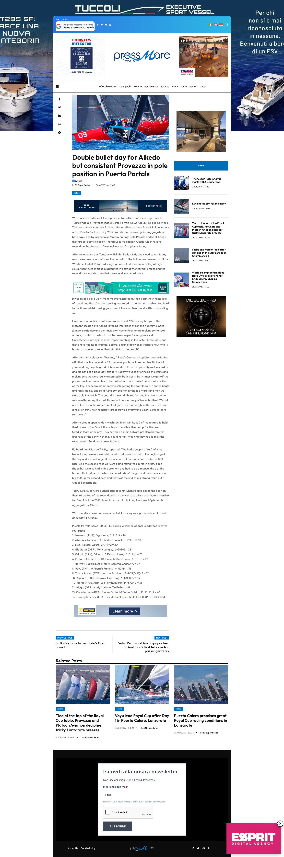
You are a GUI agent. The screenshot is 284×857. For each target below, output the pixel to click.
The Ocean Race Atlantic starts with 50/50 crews (206, 180)
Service (164, 86)
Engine (138, 86)
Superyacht (125, 86)
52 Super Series (82, 185)
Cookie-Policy (88, 848)
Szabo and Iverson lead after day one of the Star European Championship (209, 252)
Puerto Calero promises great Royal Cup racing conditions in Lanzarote (200, 720)
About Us (73, 848)
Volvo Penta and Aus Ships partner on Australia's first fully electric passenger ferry (143, 647)
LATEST (201, 165)
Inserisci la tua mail (115, 787)
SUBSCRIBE (118, 826)
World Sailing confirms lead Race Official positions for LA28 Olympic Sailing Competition (208, 277)
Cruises (202, 86)
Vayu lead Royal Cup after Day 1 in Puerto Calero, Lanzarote (142, 718)
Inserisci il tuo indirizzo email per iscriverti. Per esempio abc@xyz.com (134, 802)
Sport (174, 86)
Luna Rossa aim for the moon (209, 203)
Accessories (151, 86)
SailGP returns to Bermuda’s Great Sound (81, 645)
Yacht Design (188, 86)
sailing (77, 193)
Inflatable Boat (107, 86)
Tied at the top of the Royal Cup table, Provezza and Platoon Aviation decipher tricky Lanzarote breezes (208, 228)
